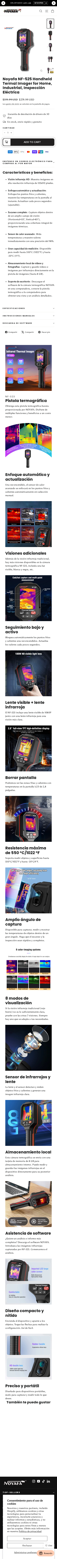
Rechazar (27, 1545)
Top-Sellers (11, 1492)
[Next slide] (54, 3)
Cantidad (9, 128)
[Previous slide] (3, 3)
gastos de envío (12, 104)
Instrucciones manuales (19, 316)
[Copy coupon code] (46, 3)
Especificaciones (14, 308)
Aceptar (27, 1538)
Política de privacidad (30, 1531)
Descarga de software (17, 323)
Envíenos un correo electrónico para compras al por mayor (27, 162)
